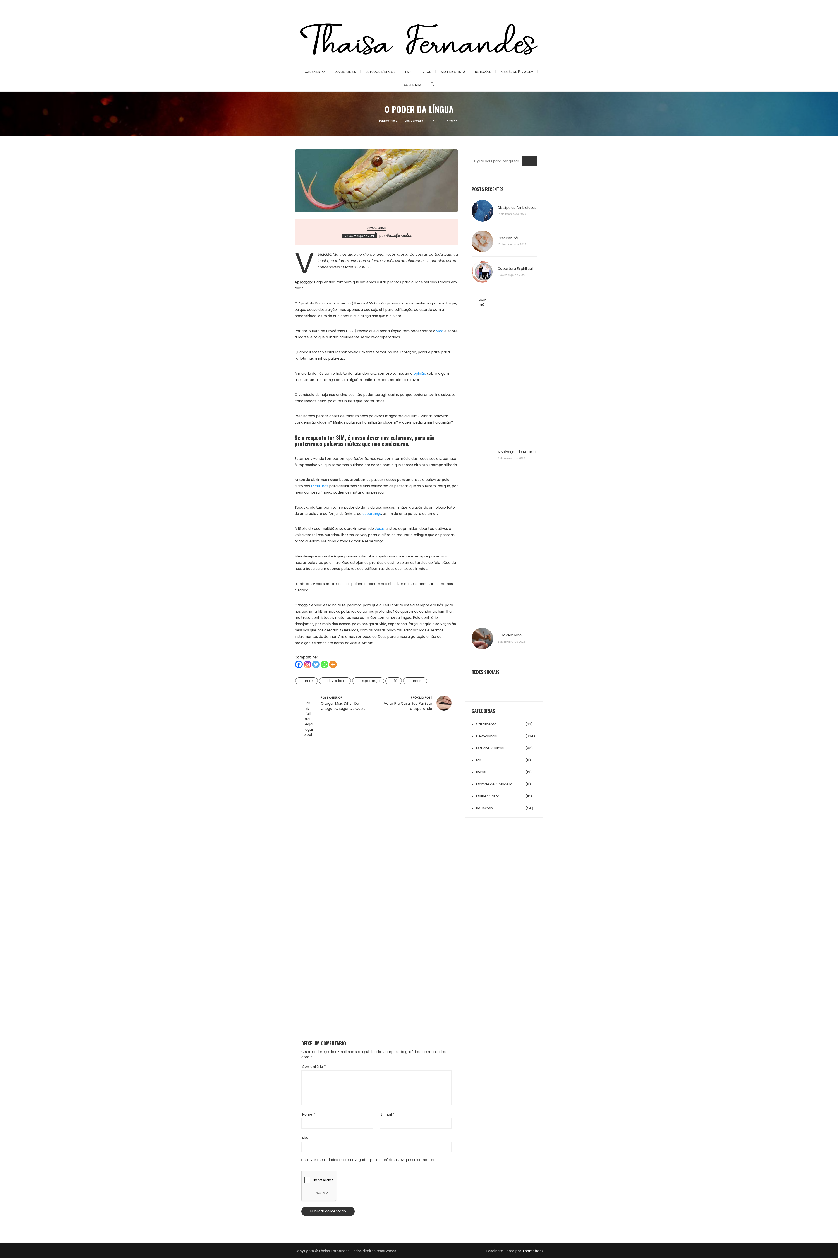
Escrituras (319, 486)
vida (439, 330)
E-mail (387, 1114)
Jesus (380, 528)
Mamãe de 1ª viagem (517, 71)
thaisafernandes (398, 235)
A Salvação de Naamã (517, 452)
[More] (333, 664)
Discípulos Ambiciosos (517, 207)
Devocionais (345, 71)
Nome (308, 1114)
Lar (408, 71)
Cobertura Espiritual (515, 268)
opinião (420, 373)
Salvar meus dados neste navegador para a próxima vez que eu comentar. (370, 1159)
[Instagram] (307, 664)
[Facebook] (299, 664)
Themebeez (532, 1250)
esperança (371, 513)
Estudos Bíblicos (380, 71)
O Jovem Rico (510, 635)
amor (308, 680)
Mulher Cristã (453, 71)
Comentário (314, 1066)
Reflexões (483, 71)
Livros (426, 71)
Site (305, 1137)
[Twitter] (316, 664)
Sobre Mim (412, 84)
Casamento (315, 71)
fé (395, 680)
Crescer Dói (508, 238)
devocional (337, 680)
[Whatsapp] (324, 664)
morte (417, 680)
